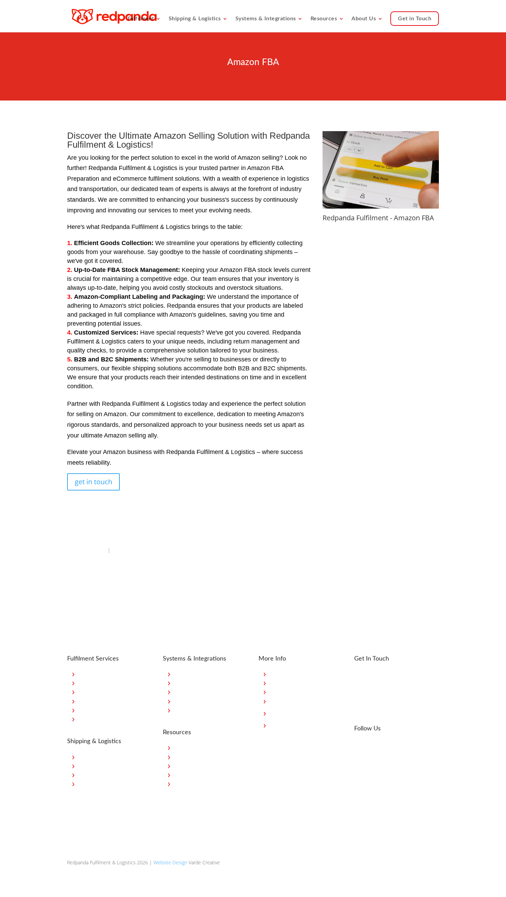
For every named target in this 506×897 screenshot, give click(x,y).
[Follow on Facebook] (359, 746)
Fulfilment (141, 18)
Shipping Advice (190, 765)
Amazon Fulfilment (86, 550)
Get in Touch (414, 18)
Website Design (170, 862)
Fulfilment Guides (192, 756)
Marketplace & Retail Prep (106, 691)
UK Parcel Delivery (97, 756)
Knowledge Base (191, 747)
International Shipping (101, 765)
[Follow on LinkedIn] (374, 746)
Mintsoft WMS (189, 701)
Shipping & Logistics (195, 18)
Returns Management (101, 719)
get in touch (93, 481)
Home (276, 674)
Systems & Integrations (265, 18)
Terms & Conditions (291, 725)
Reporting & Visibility (196, 710)
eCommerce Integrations (201, 674)
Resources (323, 18)
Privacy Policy (283, 701)
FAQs (179, 783)
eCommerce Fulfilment (102, 674)
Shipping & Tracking (195, 691)
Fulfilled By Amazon (132, 550)
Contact (278, 691)
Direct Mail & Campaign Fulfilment (114, 701)
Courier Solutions (96, 774)
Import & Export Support (104, 783)
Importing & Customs (197, 774)
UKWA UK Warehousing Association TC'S (294, 713)
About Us (363, 18)
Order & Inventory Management (208, 682)
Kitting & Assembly (98, 710)
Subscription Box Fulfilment (107, 682)
